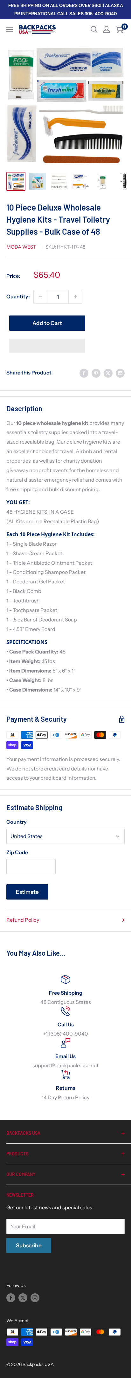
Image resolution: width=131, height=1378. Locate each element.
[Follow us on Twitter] (22, 1297)
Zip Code (17, 852)
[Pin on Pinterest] (96, 373)
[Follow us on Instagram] (35, 1297)
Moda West (21, 247)
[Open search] (94, 29)
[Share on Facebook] (83, 373)
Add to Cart (47, 323)
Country (16, 822)
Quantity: (18, 296)
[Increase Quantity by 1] (75, 296)
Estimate (27, 892)
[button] (47, 346)
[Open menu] (9, 29)
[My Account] (106, 29)
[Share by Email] (120, 373)
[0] (119, 29)
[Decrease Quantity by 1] (40, 296)
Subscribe (29, 1245)
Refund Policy (22, 920)
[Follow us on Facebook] (10, 1297)
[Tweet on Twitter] (108, 373)
